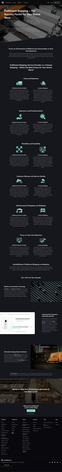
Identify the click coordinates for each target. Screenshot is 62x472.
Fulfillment (24, 422)
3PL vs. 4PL (3, 452)
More (13, 432)
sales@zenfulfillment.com (48, 422)
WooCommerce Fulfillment (25, 434)
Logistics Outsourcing (26, 442)
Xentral (13, 430)
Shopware (14, 426)
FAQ (56, 422)
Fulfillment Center (4, 440)
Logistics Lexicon (4, 454)
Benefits (2, 426)
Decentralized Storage (3, 445)
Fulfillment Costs (4, 442)
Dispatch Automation (5, 447)
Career (34, 424)
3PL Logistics (3, 449)
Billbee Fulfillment (25, 440)
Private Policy (35, 430)
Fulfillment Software (26, 427)
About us (34, 422)
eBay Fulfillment (25, 436)
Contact (57, 424)
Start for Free (31, 410)
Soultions (3, 428)
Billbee (13, 428)
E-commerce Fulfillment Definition (5, 438)
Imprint (34, 426)
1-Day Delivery (8, 2)
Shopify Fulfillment (25, 431)
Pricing (14, 2)
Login (52, 2)
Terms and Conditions (37, 428)
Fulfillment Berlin (4, 432)
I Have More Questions (30, 413)
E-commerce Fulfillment (3, 435)
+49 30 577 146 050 (47, 427)
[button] (20, 2)
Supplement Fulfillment (24, 452)
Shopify (13, 422)
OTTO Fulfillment (25, 438)
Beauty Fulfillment (25, 446)
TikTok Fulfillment (25, 429)
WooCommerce (15, 424)
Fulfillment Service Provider (25, 425)
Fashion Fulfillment (25, 444)
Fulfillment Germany (5, 430)
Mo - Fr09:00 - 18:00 (46, 425)
